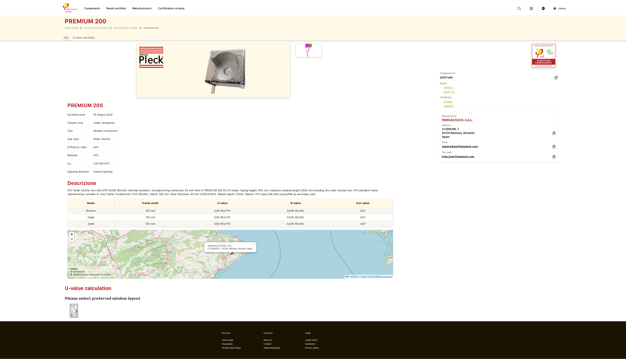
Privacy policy (312, 348)
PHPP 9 (448, 87)
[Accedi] (531, 8)
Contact (267, 344)
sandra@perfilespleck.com (460, 146)
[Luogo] (543, 8)
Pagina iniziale (72, 28)
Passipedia (227, 344)
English (448, 101)
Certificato (446, 97)
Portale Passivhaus (231, 348)
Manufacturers (142, 8)
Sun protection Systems (96, 28)
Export (443, 83)
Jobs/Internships (271, 348)
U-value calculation (84, 37)
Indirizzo (446, 125)
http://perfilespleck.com (458, 156)
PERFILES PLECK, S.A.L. (457, 120)
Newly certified (116, 8)
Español (448, 106)
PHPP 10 (449, 92)
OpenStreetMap (371, 276)
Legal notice (311, 340)
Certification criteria (171, 8)
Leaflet (353, 276)
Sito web (446, 152)
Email (444, 142)
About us (267, 340)
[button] (254, 244)
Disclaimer (310, 344)
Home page (227, 340)
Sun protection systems (126, 28)
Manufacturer (449, 116)
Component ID (447, 73)
